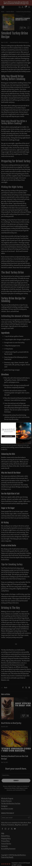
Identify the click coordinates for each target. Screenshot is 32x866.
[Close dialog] (30, 423)
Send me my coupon (8, 436)
